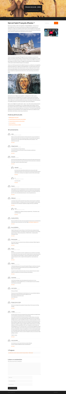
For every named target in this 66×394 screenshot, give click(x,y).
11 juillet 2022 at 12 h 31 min (15, 278)
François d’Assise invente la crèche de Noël (16, 121)
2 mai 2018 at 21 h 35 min (15, 157)
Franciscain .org (33, 7)
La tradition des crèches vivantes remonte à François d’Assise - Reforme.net (20, 352)
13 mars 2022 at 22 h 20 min (15, 264)
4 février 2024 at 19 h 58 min (15, 341)
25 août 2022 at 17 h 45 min (15, 289)
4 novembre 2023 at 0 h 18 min (15, 312)
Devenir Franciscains (18, 18)
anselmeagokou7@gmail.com (33, 222)
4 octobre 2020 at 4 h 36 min (15, 228)
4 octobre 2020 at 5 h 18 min (15, 240)
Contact (26, 18)
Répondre (13, 142)
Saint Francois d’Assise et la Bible (15, 124)
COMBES (13, 311)
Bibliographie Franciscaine (14, 117)
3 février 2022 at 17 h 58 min (15, 249)
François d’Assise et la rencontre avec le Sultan (17, 119)
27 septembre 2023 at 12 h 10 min (19, 209)
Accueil (10, 18)
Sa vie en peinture (12, 123)
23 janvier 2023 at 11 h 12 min (15, 303)
